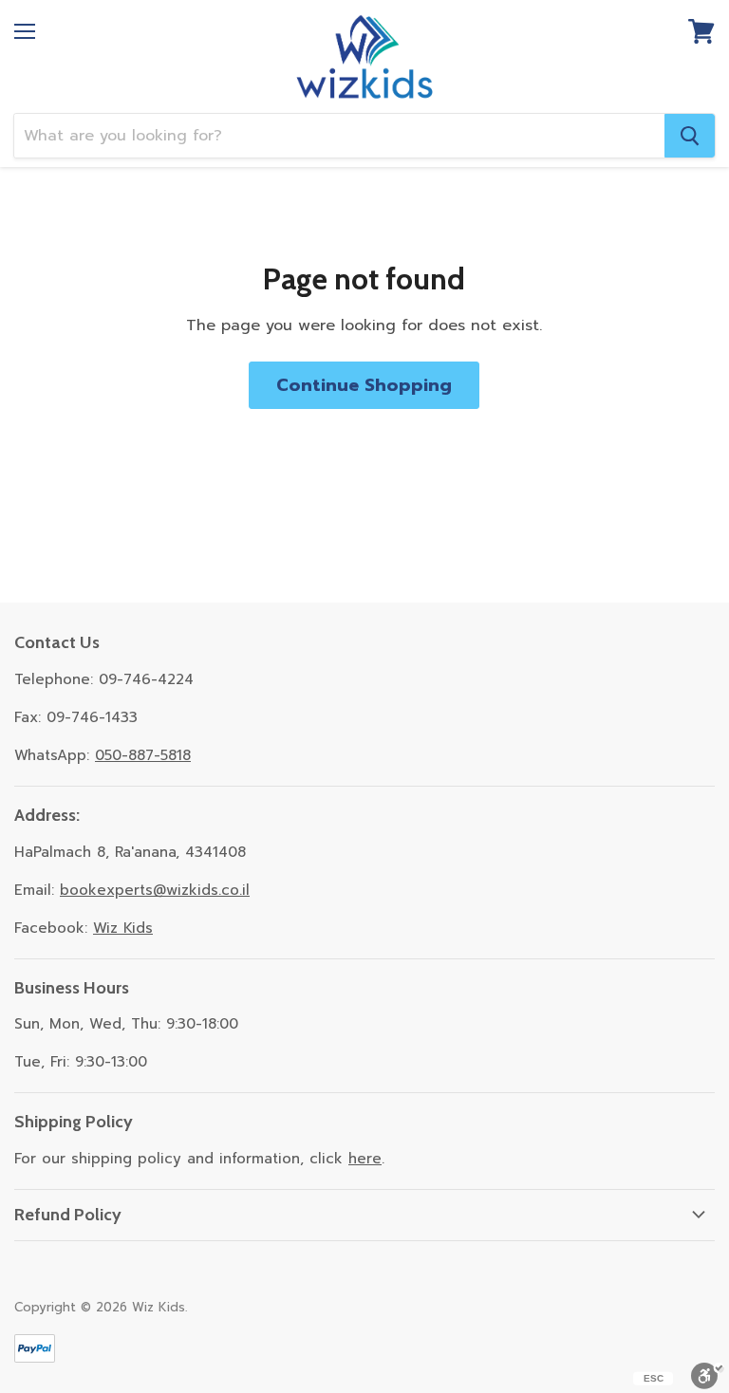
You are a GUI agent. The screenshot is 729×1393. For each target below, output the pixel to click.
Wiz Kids (123, 928)
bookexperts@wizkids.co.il (155, 890)
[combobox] (339, 136)
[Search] (689, 136)
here (365, 1158)
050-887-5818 (143, 755)
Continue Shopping (364, 385)
